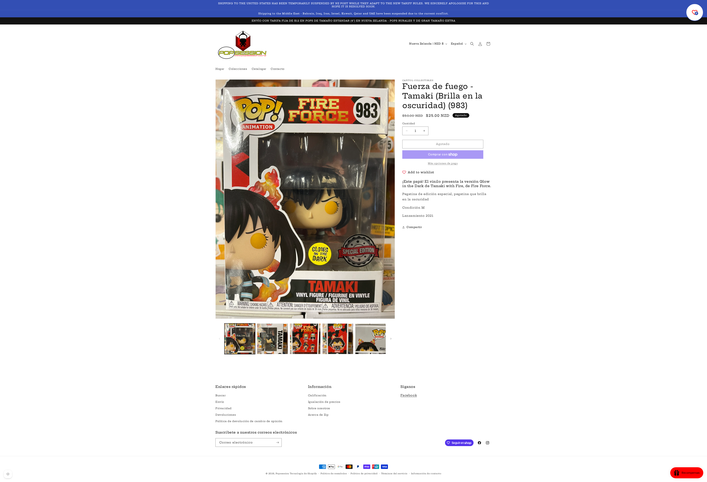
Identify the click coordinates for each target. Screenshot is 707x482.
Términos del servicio (394, 473)
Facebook (408, 395)
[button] (472, 44)
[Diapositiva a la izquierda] (219, 339)
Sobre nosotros (319, 408)
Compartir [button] (414, 227)
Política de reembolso (334, 473)
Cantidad (408, 123)
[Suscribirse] (277, 442)
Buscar (220, 395)
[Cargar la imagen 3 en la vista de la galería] (305, 338)
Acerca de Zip (318, 414)
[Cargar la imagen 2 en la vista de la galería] (272, 338)
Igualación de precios (324, 402)
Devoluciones (225, 414)
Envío (219, 402)
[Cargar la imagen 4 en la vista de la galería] (337, 338)
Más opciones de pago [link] (443, 163)
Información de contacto (426, 473)
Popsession (282, 473)
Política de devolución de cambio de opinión (248, 421)
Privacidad (223, 408)
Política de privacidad (364, 473)
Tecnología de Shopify (303, 473)
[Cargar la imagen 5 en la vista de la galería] (370, 338)
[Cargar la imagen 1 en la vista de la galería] (239, 338)
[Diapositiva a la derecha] (391, 339)
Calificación (317, 395)
